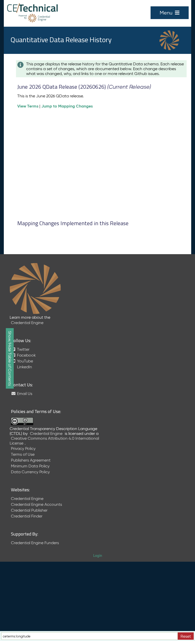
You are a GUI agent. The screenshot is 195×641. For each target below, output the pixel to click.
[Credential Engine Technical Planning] (32, 8)
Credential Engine (27, 322)
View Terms (27, 106)
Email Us (24, 393)
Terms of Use (23, 454)
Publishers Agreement (31, 460)
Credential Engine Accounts (36, 504)
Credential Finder (26, 516)
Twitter (22, 349)
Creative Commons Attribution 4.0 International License (54, 441)
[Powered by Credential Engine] (32, 17)
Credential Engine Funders (35, 542)
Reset (186, 636)
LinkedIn (24, 366)
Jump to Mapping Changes (67, 106)
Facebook (26, 355)
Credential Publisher (29, 510)
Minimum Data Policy (30, 466)
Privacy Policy (23, 448)
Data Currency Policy (30, 471)
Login (97, 555)
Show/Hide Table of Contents (9, 358)
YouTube (24, 361)
